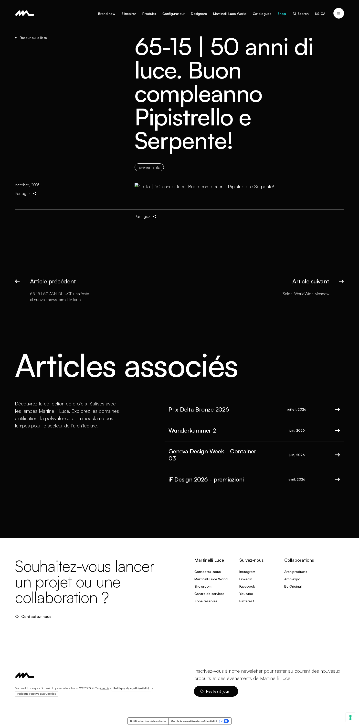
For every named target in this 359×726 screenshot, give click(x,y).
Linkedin (245, 579)
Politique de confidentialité (131, 688)
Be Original (293, 586)
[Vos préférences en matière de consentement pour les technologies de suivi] (350, 717)
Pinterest (246, 601)
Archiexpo (292, 579)
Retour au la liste (33, 38)
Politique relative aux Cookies (36, 693)
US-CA (320, 13)
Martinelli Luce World (229, 13)
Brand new (106, 13)
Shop (282, 13)
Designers (199, 13)
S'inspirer (129, 13)
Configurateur (173, 13)
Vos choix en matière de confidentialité (194, 721)
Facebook (247, 586)
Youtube (246, 594)
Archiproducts (295, 572)
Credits (104, 688)
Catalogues (262, 13)
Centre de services (209, 594)
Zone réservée (205, 601)
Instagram (247, 572)
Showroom (202, 586)
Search (303, 13)
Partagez (22, 193)
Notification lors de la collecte (148, 721)
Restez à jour (218, 691)
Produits (149, 13)
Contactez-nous (36, 616)
